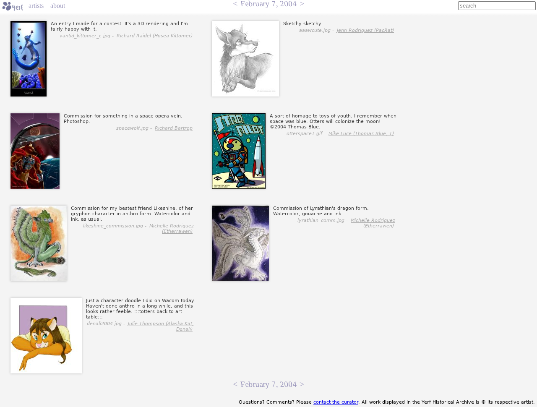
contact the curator (335, 402)
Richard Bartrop (174, 128)
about (57, 5)
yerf (12, 6)
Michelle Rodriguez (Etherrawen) (171, 228)
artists (36, 5)
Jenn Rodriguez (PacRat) (365, 30)
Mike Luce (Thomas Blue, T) (361, 133)
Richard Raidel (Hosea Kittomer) (155, 36)
